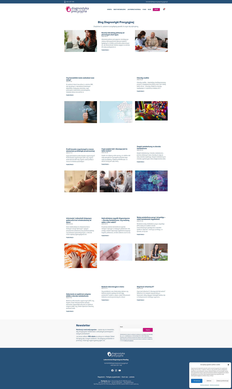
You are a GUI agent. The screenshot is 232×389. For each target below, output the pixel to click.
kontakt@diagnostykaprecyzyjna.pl (157, 2)
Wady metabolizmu (120, 9)
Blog (149, 9)
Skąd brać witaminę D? (145, 287)
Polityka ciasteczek (204, 385)
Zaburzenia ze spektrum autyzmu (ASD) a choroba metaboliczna (78, 295)
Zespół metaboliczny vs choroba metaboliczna (149, 148)
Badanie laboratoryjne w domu (113, 287)
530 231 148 (70, 2)
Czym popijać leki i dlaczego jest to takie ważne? (114, 150)
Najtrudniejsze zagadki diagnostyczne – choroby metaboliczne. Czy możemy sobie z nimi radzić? (116, 220)
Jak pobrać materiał (134, 9)
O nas (144, 9)
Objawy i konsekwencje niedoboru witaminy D (114, 362)
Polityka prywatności (214, 385)
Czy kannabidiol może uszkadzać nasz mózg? (80, 79)
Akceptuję (197, 381)
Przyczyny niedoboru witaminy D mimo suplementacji (151, 362)
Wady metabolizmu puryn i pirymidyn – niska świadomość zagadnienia (151, 218)
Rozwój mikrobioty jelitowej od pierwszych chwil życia (113, 34)
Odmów (209, 381)
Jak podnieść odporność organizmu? (79, 361)
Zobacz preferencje (222, 381)
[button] (228, 365)
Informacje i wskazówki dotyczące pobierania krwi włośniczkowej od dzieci (79, 220)
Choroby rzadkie (143, 78)
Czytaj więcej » (70, 95)
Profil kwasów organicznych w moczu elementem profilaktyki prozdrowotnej (80, 150)
